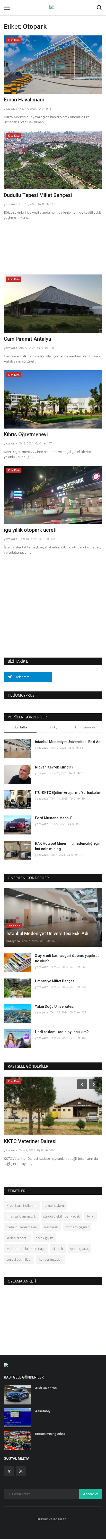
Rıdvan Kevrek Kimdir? (54, 767)
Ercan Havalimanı (24, 100)
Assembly (42, 1411)
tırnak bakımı (55, 1205)
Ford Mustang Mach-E (53, 818)
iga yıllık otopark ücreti (30, 530)
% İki (90, 1216)
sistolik (57, 1248)
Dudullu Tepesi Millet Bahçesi (38, 195)
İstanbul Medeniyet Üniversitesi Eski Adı (68, 742)
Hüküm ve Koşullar (51, 1519)
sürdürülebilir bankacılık (61, 1216)
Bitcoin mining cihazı (50, 1434)
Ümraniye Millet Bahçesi (55, 981)
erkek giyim (44, 1238)
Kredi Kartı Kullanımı (21, 1205)
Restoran (51, 1227)
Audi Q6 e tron (46, 1388)
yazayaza (10, 108)
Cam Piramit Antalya (27, 339)
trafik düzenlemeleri (21, 1227)
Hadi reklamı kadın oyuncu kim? (62, 1032)
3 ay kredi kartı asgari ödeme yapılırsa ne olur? (67, 958)
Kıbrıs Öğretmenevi (26, 434)
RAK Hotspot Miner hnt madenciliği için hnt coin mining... (67, 846)
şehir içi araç (79, 1248)
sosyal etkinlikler (19, 1259)
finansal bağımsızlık (21, 1216)
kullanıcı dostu (17, 1238)
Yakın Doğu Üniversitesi (54, 1006)
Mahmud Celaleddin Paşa (25, 1248)
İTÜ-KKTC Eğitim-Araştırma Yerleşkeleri (68, 793)
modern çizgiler (77, 1227)
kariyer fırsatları (51, 1259)
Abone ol (90, 1494)
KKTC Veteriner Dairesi (30, 1141)
